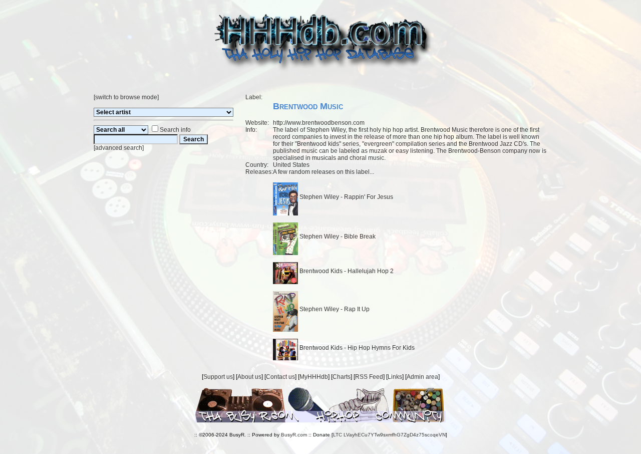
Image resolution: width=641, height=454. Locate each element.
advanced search (118, 147)
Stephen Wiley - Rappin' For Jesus (345, 196)
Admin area (422, 376)
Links (395, 376)
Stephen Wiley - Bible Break (337, 236)
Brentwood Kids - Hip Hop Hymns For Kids (356, 347)
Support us (218, 376)
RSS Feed (369, 376)
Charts (342, 376)
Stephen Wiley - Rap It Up (334, 309)
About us (249, 376)
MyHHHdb (313, 376)
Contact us (280, 376)
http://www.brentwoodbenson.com (319, 122)
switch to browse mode (126, 97)
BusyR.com (294, 434)
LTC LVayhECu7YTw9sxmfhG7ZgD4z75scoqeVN (389, 434)
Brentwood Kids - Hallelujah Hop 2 (346, 271)
